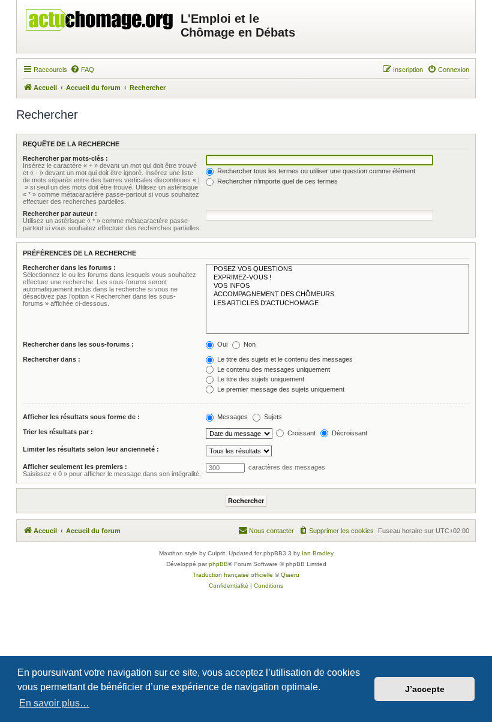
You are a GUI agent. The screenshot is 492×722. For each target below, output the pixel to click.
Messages (231, 416)
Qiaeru (290, 574)
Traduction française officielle (233, 574)
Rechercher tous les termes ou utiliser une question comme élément (315, 171)
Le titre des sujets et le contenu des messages (284, 359)
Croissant (301, 433)
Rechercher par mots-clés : (65, 158)
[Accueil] (100, 17)
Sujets (272, 416)
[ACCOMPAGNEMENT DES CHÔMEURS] (337, 294)
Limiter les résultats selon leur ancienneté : (91, 449)
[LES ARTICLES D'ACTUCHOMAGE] (337, 303)
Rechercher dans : (51, 359)
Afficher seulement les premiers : (75, 466)
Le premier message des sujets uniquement (279, 389)
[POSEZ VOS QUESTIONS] (337, 269)
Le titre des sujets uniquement (259, 379)
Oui (221, 344)
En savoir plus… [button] (54, 703)
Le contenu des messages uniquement (272, 369)
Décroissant (348, 433)
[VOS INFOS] (337, 286)
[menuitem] (82, 69)
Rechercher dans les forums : (69, 267)
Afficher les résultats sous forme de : (81, 416)
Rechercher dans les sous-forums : (78, 344)
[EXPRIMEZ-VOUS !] (337, 277)
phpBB (218, 564)
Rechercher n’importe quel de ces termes (276, 181)
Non (249, 344)
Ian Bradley (318, 553)
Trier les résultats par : (58, 431)
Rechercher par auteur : (60, 213)
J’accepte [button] (425, 689)
